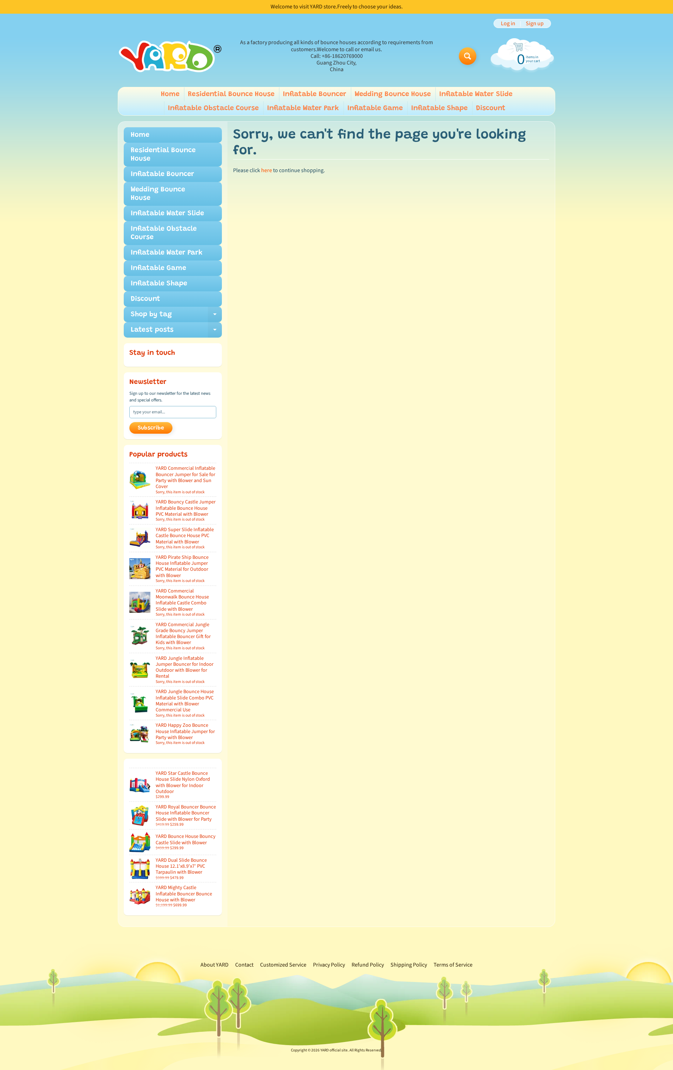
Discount (490, 108)
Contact (244, 965)
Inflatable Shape (439, 108)
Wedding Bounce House (393, 94)
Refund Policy (368, 965)
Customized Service (283, 965)
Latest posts (176, 332)
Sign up (535, 23)
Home (170, 94)
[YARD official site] (170, 56)
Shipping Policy (408, 965)
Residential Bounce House (231, 94)
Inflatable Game (375, 108)
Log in (508, 23)
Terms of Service (453, 965)
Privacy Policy (329, 965)
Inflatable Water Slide (475, 94)
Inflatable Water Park (303, 108)
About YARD (214, 965)
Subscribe (151, 428)
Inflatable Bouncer (314, 94)
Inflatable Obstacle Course (213, 108)
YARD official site (334, 1050)
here (266, 170)
